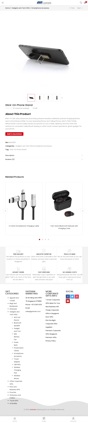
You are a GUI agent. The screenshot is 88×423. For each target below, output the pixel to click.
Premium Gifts (51, 337)
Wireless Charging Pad (17, 370)
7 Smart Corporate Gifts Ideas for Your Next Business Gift (53, 303)
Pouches (13, 392)
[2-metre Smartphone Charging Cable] (23, 202)
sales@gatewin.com (33, 311)
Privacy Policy (51, 341)
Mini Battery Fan (16, 337)
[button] (84, 2)
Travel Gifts (14, 401)
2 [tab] (42, 239)
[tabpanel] (23, 209)
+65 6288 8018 (36, 305)
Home (7, 8)
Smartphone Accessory (40, 8)
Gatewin (33, 409)
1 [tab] (39, 239)
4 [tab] (48, 239)
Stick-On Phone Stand (18, 149)
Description (9, 155)
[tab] (44, 155)
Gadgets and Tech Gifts (21, 8)
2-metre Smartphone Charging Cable (24, 226)
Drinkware (13, 309)
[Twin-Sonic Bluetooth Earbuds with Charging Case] (64, 202)
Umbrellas (13, 403)
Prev (72, 8)
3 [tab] (45, 239)
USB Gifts (17, 364)
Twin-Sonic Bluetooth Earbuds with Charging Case (64, 227)
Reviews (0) (9, 159)
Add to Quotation (14, 134)
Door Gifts (49, 317)
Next (79, 8)
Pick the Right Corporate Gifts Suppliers (51, 323)
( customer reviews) (21, 108)
